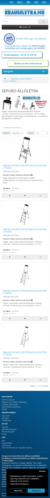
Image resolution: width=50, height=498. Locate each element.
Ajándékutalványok (9, 429)
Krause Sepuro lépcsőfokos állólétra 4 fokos (25, 230)
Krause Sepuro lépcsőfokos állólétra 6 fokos (25, 353)
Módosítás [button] (18, 491)
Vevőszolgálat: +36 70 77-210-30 (20, 55)
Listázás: (31, 133)
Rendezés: (6, 133)
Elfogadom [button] (36, 491)
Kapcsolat (6, 416)
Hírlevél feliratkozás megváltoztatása (17, 447)
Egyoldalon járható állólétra (21, 79)
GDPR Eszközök (8, 400)
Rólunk (4, 409)
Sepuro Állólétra (10, 81)
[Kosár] (36, 2)
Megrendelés (7, 443)
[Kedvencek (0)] (28, 2)
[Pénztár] (44, 2)
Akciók (4, 434)
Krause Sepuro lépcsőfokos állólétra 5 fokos (25, 292)
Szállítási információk (10, 404)
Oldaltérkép (6, 420)
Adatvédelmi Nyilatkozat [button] (19, 484)
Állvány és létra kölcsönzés (28, 63)
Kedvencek (6, 445)
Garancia (5, 418)
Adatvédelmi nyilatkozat (11, 407)
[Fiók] (19, 2)
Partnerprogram (8, 431)
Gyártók (5, 427)
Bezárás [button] (42, 471)
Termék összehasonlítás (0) (12, 128)
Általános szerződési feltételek (14, 402)
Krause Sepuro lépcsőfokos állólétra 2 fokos (25, 166)
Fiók (3, 440)
